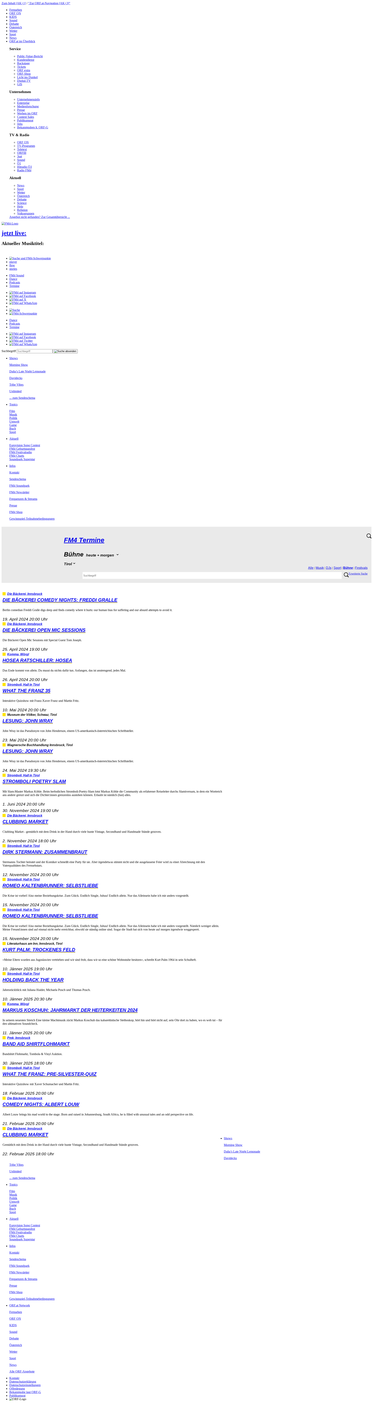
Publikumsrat (25, 120)
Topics (13, 404)
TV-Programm (26, 145)
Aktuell (13, 438)
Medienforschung (28, 106)
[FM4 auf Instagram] (22, 292)
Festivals (361, 567)
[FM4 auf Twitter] (21, 340)
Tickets (21, 66)
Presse (21, 110)
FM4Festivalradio (20, 452)
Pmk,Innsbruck (18, 1037)
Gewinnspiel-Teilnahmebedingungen (32, 518)
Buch (12, 428)
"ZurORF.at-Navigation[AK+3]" (49, 3)
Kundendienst (25, 59)
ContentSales (25, 117)
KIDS (13, 16)
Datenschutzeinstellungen (25, 1385)
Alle (311, 567)
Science (22, 203)
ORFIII (21, 152)
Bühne (348, 567)
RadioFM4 (24, 170)
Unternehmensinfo (28, 99)
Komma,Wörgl (18, 654)
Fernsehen (15, 9)
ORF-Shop (24, 73)
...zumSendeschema (22, 397)
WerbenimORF (27, 113)
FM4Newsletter (19, 492)
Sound (13, 20)
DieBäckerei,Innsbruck (24, 594)
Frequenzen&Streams (23, 499)
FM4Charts (16, 455)
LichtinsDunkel (27, 77)
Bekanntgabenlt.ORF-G (32, 127)
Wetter (13, 30)
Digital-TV (24, 80)
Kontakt (14, 472)
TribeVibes (16, 384)
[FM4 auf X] (17, 299)
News (13, 37)
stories (13, 268)
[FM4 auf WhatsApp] (23, 303)
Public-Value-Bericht (30, 56)
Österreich (15, 27)
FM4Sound (16, 275)
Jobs (20, 124)
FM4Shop (16, 512)
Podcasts (14, 282)
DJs (328, 567)
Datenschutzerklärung (22, 1381)
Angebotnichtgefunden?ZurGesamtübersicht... (39, 217)
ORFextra (23, 70)
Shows (13, 358)
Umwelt (14, 421)
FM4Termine (84, 540)
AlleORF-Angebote (22, 1371)
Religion (22, 210)
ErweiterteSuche (358, 573)
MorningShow (18, 364)
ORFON (15, 13)
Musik (13, 414)
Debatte (14, 23)
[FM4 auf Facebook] (22, 296)
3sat (19, 156)
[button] (30, 258)
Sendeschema (17, 479)
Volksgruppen (25, 213)
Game (13, 425)
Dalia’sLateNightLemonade (27, 371)
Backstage (23, 63)
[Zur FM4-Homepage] (10, 223)
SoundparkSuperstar (22, 459)
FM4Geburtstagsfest (22, 448)
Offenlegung (17, 1388)
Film (12, 411)
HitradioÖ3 (24, 166)
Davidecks (15, 378)
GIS (19, 84)
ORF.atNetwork (19, 1305)
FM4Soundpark (19, 485)
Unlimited (15, 391)
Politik (13, 418)
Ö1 (19, 163)
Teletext (22, 149)
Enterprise (23, 103)
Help (20, 206)
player (13, 261)
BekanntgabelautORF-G (25, 1392)
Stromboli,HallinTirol (23, 684)
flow (12, 265)
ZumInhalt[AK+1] (14, 3)
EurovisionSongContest (24, 445)
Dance (13, 279)
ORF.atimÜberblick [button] (22, 41)
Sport (12, 34)
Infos (12, 465)
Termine (14, 286)
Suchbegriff (9, 351)
